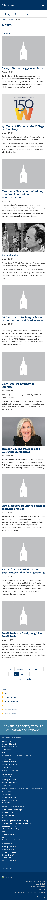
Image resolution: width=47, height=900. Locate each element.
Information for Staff (9, 826)
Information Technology (10, 829)
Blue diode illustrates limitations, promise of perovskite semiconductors (22, 194)
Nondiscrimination (38, 887)
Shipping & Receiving (9, 834)
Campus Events (8, 855)
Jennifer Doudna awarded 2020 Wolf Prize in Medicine (21, 450)
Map (3, 752)
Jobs (3, 832)
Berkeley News (8, 849)
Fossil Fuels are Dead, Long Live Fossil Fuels (22, 634)
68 (22, 674)
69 (28, 674)
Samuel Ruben (11, 255)
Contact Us (6, 818)
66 (11, 674)
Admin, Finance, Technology (12, 810)
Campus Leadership (9, 852)
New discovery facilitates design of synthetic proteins (23, 507)
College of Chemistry (15, 14)
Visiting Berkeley (9, 860)
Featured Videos (10, 709)
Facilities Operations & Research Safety (16, 823)
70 (33, 674)
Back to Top (41, 897)
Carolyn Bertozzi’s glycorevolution (23, 68)
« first (11, 669)
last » (30, 679)
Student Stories (10, 714)
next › (22, 679)
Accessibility (40, 884)
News (11, 20)
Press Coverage (10, 697)
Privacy (42, 889)
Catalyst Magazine (11, 701)
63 (31, 669)
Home (4, 20)
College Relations (8, 815)
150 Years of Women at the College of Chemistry (23, 127)
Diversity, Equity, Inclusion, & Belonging (16, 821)
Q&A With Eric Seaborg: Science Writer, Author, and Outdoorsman (23, 319)
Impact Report (10, 705)
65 (42, 669)
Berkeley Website (9, 847)
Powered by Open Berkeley (35, 881)
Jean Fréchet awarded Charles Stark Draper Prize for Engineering (23, 571)
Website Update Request (11, 840)
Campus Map (7, 858)
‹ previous (21, 669)
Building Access (7, 812)
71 (38, 674)
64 (36, 669)
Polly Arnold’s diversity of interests (18, 385)
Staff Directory (8, 837)
